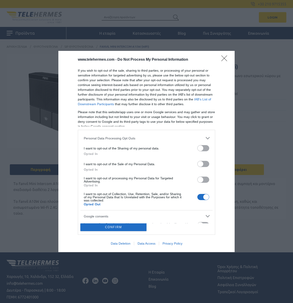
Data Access (146, 243)
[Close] (225, 59)
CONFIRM (113, 227)
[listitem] (146, 138)
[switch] (203, 148)
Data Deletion (120, 243)
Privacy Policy (172, 243)
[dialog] (146, 151)
